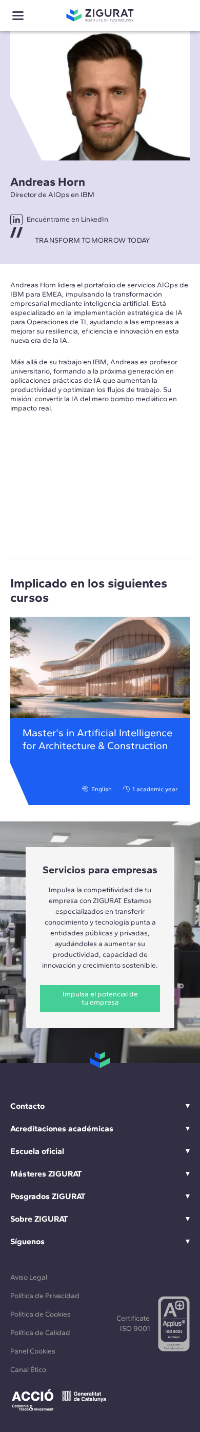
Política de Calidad (40, 1332)
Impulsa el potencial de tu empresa (100, 998)
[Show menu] (18, 15)
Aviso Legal (28, 1277)
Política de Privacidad (44, 1295)
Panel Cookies (32, 1351)
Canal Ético (28, 1369)
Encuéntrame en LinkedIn (67, 219)
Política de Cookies (40, 1314)
